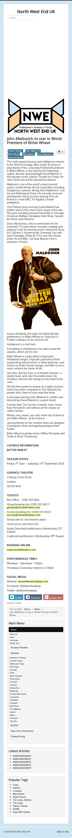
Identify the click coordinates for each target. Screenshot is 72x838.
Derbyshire (14, 687)
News (12, 637)
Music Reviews (16, 675)
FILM (12, 672)
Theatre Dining (18, 736)
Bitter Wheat (13, 154)
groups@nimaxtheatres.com (23, 507)
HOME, (16, 808)
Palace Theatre (20, 805)
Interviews (14, 640)
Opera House (19, 796)
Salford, (16, 787)
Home (13, 629)
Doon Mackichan (45, 154)
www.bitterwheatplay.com (33, 581)
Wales (12, 715)
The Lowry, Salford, (22, 799)
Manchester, (19, 793)
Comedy (13, 669)
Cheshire (13, 681)
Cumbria (13, 684)
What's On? (14, 643)
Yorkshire (14, 718)
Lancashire (14, 697)
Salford (13, 712)
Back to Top (63, 831)
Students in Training (18, 657)
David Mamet (28, 154)
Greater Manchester (18, 693)
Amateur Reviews (19, 647)
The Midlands (15, 709)
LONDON (14, 700)
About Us (13, 634)
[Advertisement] (36, 59)
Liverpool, (17, 790)
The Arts (13, 721)
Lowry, (16, 784)
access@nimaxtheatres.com (23, 515)
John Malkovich (33, 151)
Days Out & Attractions (22, 730)
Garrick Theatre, (15, 151)
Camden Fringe (16, 660)
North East (14, 706)
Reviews (15, 653)
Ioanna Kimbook (15, 157)
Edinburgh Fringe (17, 663)
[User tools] (60, 151)
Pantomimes (15, 678)
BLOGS (14, 725)
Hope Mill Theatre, (22, 811)
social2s (18, 603)
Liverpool (13, 703)
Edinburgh (14, 690)
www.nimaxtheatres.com (21, 549)
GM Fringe (14, 666)
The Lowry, (18, 802)
